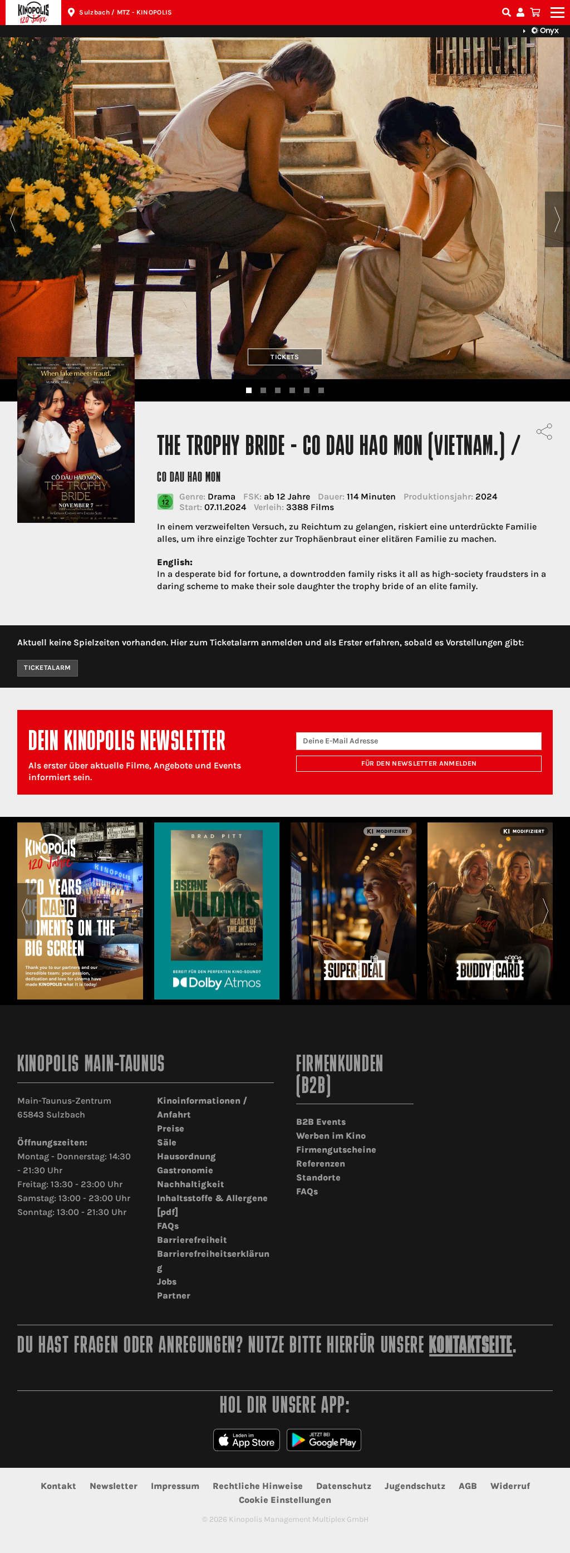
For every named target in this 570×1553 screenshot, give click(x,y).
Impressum (175, 1486)
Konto (522, 12)
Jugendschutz (415, 1486)
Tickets (285, 357)
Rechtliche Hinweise (258, 1486)
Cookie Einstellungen (285, 1500)
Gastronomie (185, 1170)
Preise (170, 1128)
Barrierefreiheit (192, 1239)
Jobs (166, 1281)
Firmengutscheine (336, 1149)
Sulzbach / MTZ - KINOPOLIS (125, 12)
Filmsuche (507, 12)
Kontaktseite (471, 1346)
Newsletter (113, 1486)
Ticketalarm (47, 668)
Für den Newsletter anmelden (419, 763)
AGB (468, 1486)
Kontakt (58, 1486)
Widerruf (510, 1486)
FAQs (168, 1226)
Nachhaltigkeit (190, 1184)
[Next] (557, 219)
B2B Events (321, 1121)
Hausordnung (186, 1156)
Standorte (318, 1177)
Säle (166, 1142)
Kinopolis (33, 12)
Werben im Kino (331, 1135)
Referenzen (320, 1163)
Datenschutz (343, 1486)
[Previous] (12, 219)
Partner (173, 1295)
